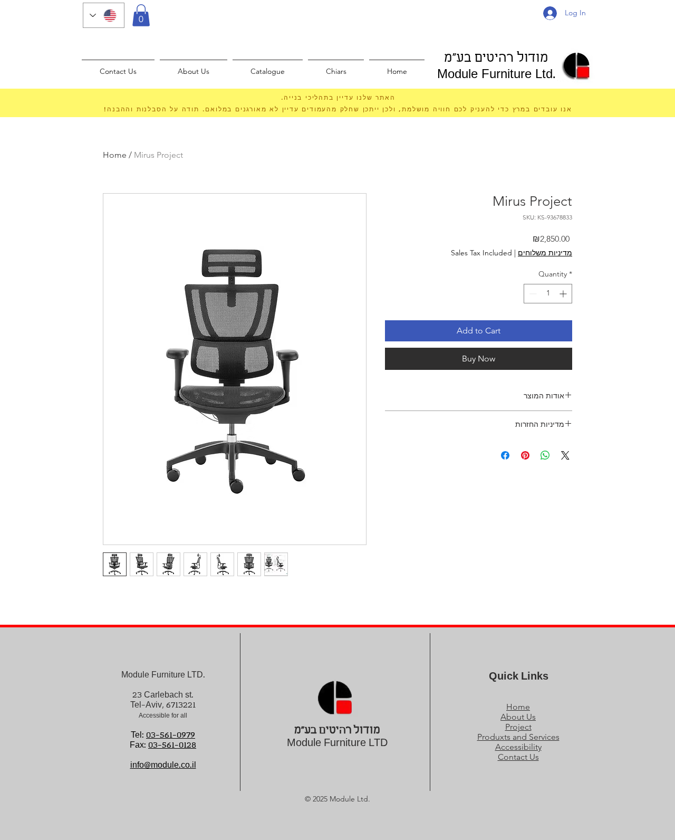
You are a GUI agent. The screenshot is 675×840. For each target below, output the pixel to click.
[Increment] (564, 293)
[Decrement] (531, 293)
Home (115, 155)
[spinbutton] (547, 293)
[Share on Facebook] (505, 455)
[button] (141, 15)
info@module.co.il (163, 765)
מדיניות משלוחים (545, 252)
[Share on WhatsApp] (545, 455)
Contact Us (518, 757)
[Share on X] (565, 455)
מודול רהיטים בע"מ (496, 58)
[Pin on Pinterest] (525, 455)
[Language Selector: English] (103, 15)
